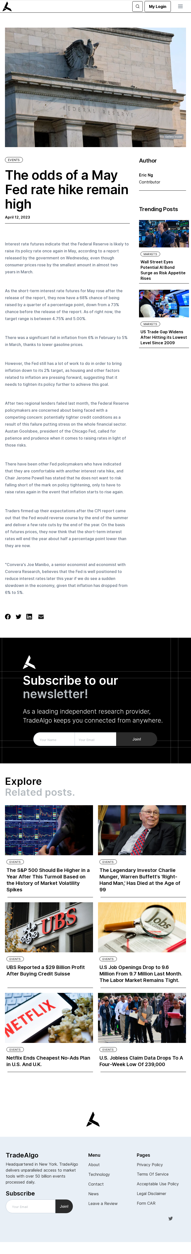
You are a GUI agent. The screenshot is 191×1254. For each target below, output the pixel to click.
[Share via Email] (41, 618)
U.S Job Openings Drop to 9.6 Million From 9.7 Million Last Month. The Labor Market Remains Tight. (140, 973)
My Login (157, 6)
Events (14, 160)
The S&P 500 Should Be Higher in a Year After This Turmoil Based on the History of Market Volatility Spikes (48, 880)
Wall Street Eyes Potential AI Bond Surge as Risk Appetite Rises (163, 270)
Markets (150, 254)
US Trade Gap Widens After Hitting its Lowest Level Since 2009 (164, 337)
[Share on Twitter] (18, 616)
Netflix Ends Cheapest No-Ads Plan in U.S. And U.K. (48, 1061)
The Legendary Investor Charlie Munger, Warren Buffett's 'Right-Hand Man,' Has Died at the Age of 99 (139, 880)
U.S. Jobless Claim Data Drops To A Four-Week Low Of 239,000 (141, 1061)
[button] (180, 6)
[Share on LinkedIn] (29, 616)
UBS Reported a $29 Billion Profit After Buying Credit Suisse (45, 970)
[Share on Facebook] (8, 616)
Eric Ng (146, 174)
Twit (170, 1218)
